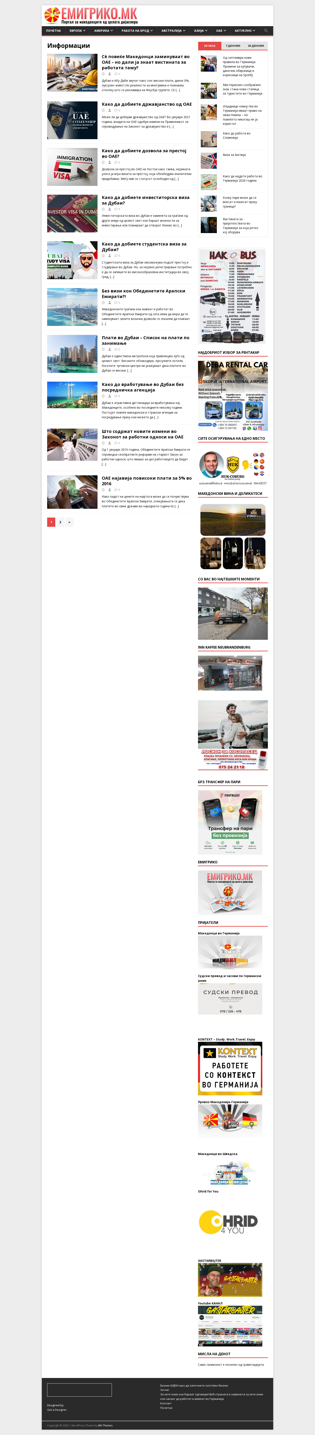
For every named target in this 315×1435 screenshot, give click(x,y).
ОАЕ (219, 31)
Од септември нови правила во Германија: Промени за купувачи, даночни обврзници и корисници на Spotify (239, 66)
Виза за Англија (234, 155)
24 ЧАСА (209, 46)
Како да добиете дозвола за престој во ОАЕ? (144, 153)
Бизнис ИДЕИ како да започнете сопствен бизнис (194, 1385)
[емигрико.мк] (91, 24)
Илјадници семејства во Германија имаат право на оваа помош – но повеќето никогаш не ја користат (242, 115)
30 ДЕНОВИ (256, 46)
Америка (101, 31)
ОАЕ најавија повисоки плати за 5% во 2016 (147, 480)
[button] (266, 30)
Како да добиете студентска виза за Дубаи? (144, 246)
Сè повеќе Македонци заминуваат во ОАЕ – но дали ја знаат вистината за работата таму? (146, 62)
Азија (199, 31)
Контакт (166, 1403)
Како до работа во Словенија (236, 135)
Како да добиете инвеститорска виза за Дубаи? (146, 200)
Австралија (172, 31)
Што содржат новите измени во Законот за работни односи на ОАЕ (142, 434)
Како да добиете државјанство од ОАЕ (147, 104)
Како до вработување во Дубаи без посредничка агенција (143, 387)
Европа (76, 31)
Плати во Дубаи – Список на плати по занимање (145, 340)
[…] (178, 90)
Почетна (53, 31)
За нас (164, 1390)
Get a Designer (57, 1410)
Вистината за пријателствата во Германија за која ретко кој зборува (240, 225)
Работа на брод (135, 31)
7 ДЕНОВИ (233, 46)
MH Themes (105, 1425)
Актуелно (243, 31)
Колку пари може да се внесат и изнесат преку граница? (240, 202)
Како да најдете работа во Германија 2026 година (242, 178)
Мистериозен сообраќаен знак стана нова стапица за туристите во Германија (242, 89)
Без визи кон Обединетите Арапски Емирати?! (143, 293)
